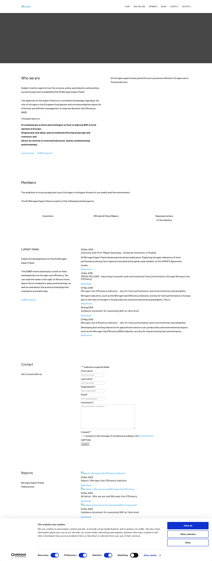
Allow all (188, 525)
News (163, 6)
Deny (188, 542)
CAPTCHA (86, 439)
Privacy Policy (146, 435)
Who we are (139, 6)
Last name (87, 378)
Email (84, 394)
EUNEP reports (44, 153)
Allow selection (188, 534)
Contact (174, 6)
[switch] (83, 555)
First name (87, 370)
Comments (87, 402)
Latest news (27, 153)
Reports (186, 6)
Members (153, 6)
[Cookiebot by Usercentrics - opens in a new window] (18, 555)
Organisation (88, 386)
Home (127, 6)
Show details (150, 555)
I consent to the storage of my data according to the (118, 435)
